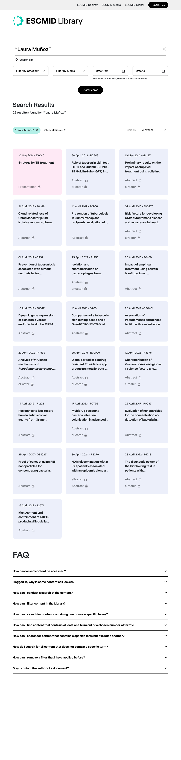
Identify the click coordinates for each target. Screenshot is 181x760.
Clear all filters (53, 130)
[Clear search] (164, 49)
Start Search (90, 90)
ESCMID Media (111, 5)
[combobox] (30, 71)
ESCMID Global (134, 5)
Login (156, 5)
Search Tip (26, 59)
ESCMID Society (87, 5)
